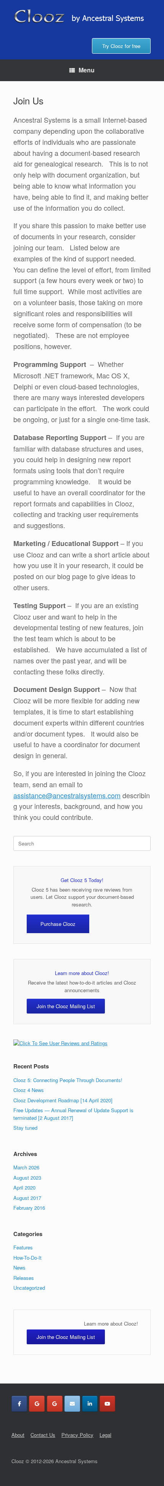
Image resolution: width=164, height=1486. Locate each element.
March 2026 (26, 1167)
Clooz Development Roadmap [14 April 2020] (63, 1100)
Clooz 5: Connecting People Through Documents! (67, 1080)
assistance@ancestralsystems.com (67, 795)
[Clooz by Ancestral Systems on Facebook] (19, 1404)
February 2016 (29, 1207)
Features (23, 1247)
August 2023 (27, 1177)
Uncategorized (29, 1287)
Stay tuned (25, 1127)
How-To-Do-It (27, 1257)
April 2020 (24, 1187)
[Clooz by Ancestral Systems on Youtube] (107, 1404)
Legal (105, 1434)
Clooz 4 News (28, 1090)
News (19, 1267)
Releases (23, 1277)
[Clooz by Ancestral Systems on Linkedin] (90, 1404)
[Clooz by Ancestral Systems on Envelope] (72, 1404)
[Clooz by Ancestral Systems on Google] (37, 1404)
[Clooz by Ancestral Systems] (82, 16)
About (17, 1434)
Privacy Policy (77, 1434)
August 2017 (27, 1197)
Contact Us (43, 1434)
